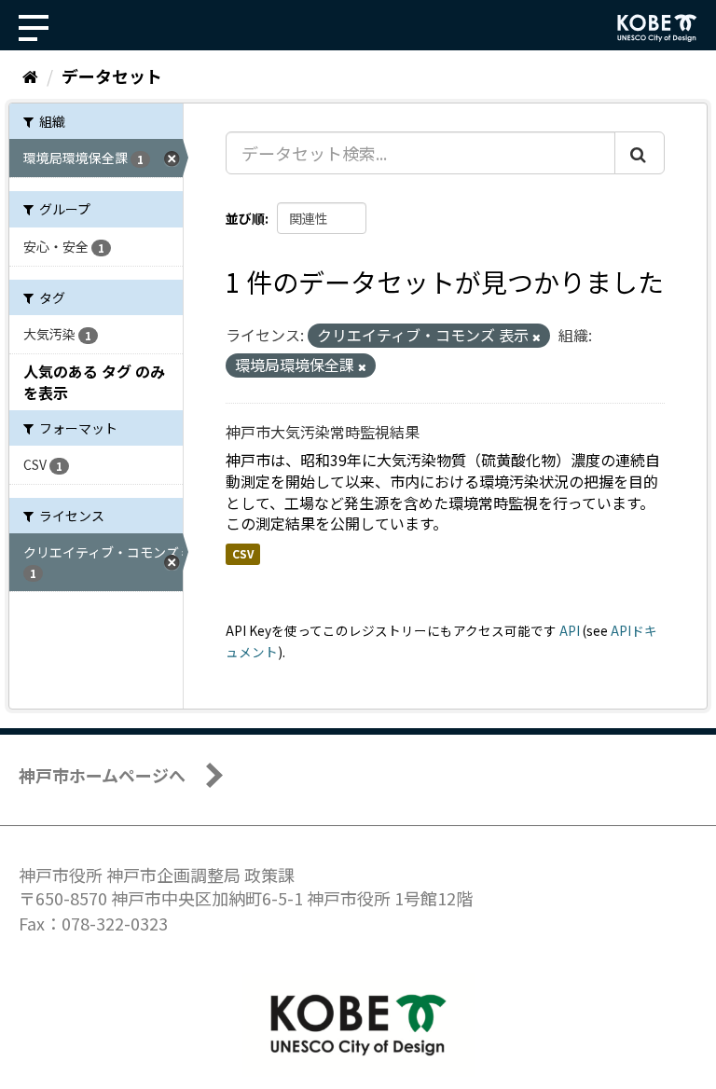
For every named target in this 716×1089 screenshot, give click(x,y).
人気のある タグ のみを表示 (94, 382)
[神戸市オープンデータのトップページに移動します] (657, 28)
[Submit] (639, 152)
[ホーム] (30, 75)
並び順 (245, 218)
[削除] (536, 336)
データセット (112, 75)
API (569, 630)
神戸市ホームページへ (102, 775)
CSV (243, 553)
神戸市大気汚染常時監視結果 (323, 431)
